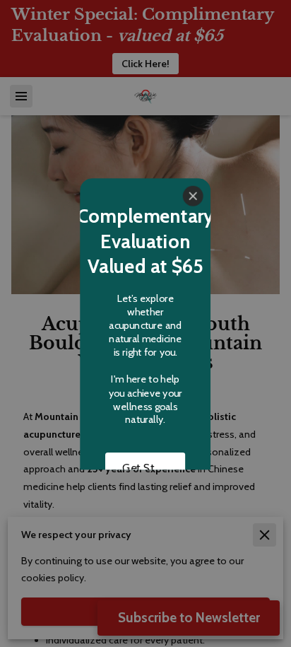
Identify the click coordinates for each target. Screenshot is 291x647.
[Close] (193, 195)
